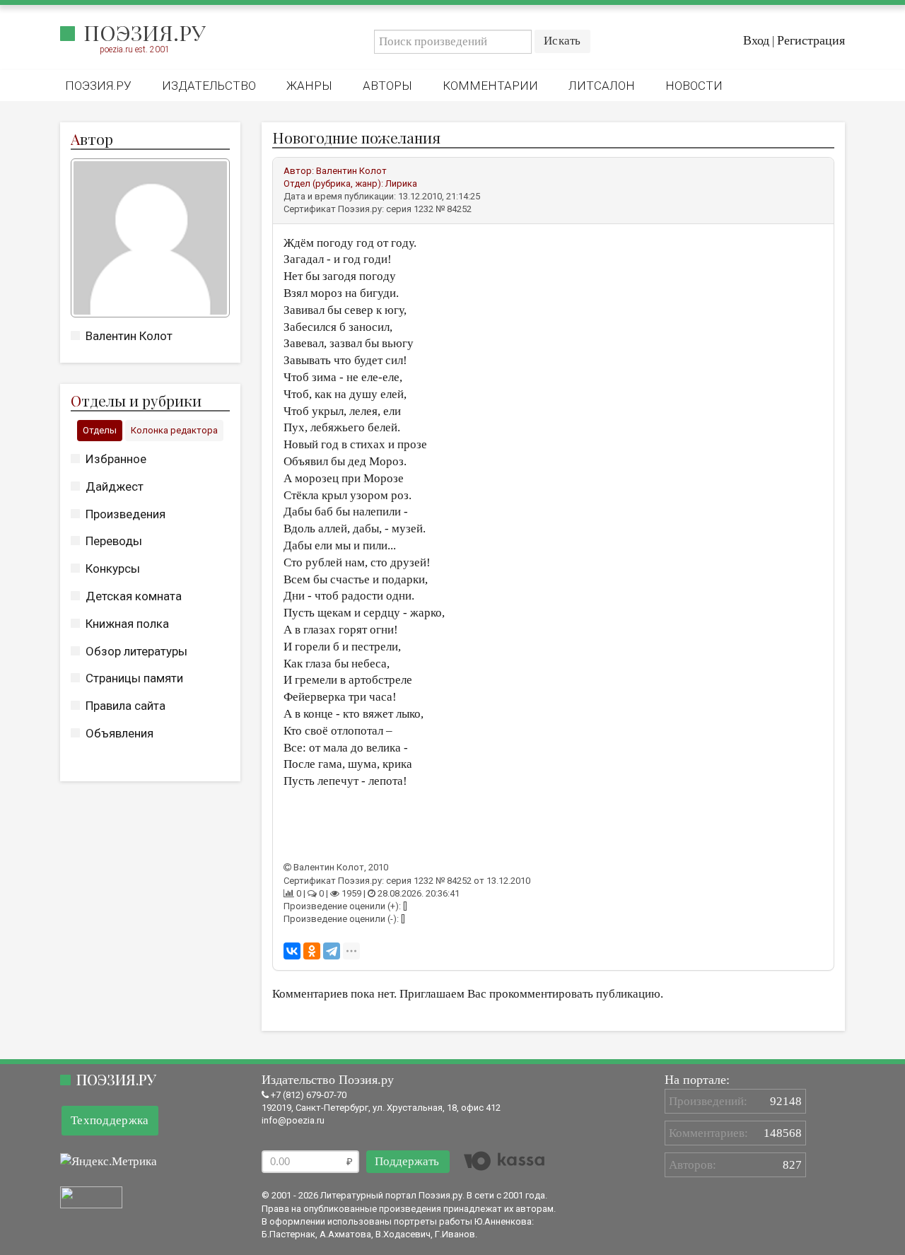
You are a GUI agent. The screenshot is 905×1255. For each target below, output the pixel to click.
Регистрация (811, 40)
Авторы (387, 85)
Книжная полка (127, 624)
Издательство (209, 85)
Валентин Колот (129, 336)
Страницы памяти (134, 678)
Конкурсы (113, 568)
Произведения (125, 514)
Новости (694, 85)
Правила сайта (125, 706)
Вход (756, 40)
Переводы (114, 541)
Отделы (100, 430)
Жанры (309, 85)
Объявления (119, 733)
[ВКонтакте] (292, 950)
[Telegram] (331, 950)
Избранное (116, 459)
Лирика (401, 183)
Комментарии (490, 85)
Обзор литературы (136, 651)
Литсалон (601, 85)
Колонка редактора (174, 430)
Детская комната (134, 596)
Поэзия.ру (144, 32)
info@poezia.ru (293, 1120)
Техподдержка (110, 1120)
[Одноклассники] (311, 950)
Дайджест (115, 486)
